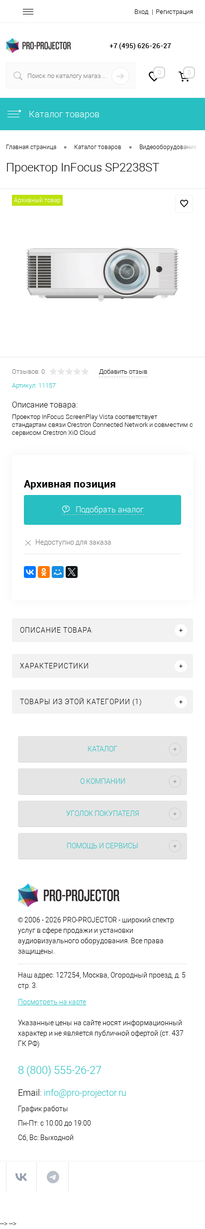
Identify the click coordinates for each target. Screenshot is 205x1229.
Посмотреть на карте (52, 1002)
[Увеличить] (102, 274)
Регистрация (174, 11)
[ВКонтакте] (30, 572)
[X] (72, 572)
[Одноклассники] (44, 572)
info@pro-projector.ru (85, 1092)
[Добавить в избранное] (184, 204)
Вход (141, 11)
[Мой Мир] (58, 572)
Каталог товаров (63, 114)
